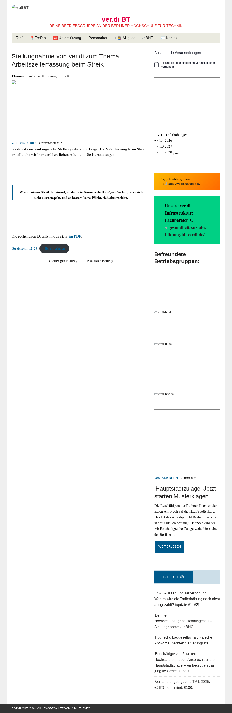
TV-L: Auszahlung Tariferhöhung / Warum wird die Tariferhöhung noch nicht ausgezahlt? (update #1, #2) (187, 599)
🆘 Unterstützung (67, 38)
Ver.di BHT (28, 143)
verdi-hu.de (164, 312)
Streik (66, 76)
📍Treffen (38, 38)
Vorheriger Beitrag (62, 260)
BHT (149, 38)
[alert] (187, 64)
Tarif (19, 38)
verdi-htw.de (165, 394)
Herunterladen (55, 248)
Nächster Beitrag (100, 260)
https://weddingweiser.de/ (184, 183)
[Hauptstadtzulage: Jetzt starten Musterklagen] (187, 472)
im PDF (75, 236)
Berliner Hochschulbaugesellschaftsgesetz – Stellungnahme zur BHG (183, 621)
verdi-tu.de (164, 344)
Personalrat (98, 38)
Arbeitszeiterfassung (43, 76)
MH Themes (82, 708)
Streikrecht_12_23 (24, 248)
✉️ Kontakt (169, 38)
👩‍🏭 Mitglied (126, 38)
